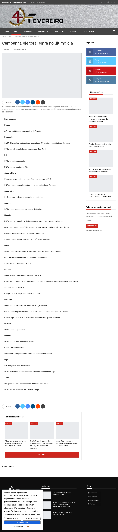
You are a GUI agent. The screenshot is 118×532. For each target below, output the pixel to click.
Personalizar (12, 519)
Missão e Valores (93, 500)
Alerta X (32, 2)
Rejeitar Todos (32, 519)
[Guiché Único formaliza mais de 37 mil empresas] (101, 133)
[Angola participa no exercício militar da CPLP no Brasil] (101, 158)
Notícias (93, 99)
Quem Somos (92, 493)
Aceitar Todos (22, 522)
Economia (28, 31)
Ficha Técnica (92, 496)
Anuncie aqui (41, 2)
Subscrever (92, 226)
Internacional (43, 31)
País (15, 31)
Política (8, 423)
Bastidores (59, 31)
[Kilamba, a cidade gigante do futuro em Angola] (46, 515)
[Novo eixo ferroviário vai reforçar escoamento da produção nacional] (101, 106)
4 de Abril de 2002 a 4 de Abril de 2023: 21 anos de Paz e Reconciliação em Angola (64, 504)
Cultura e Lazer (88, 31)
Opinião (73, 31)
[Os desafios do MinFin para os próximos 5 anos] (46, 495)
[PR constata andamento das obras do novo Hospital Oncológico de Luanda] (16, 430)
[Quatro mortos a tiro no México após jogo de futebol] (101, 183)
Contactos (91, 504)
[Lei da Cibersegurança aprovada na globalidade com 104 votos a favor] (67, 430)
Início (6, 31)
